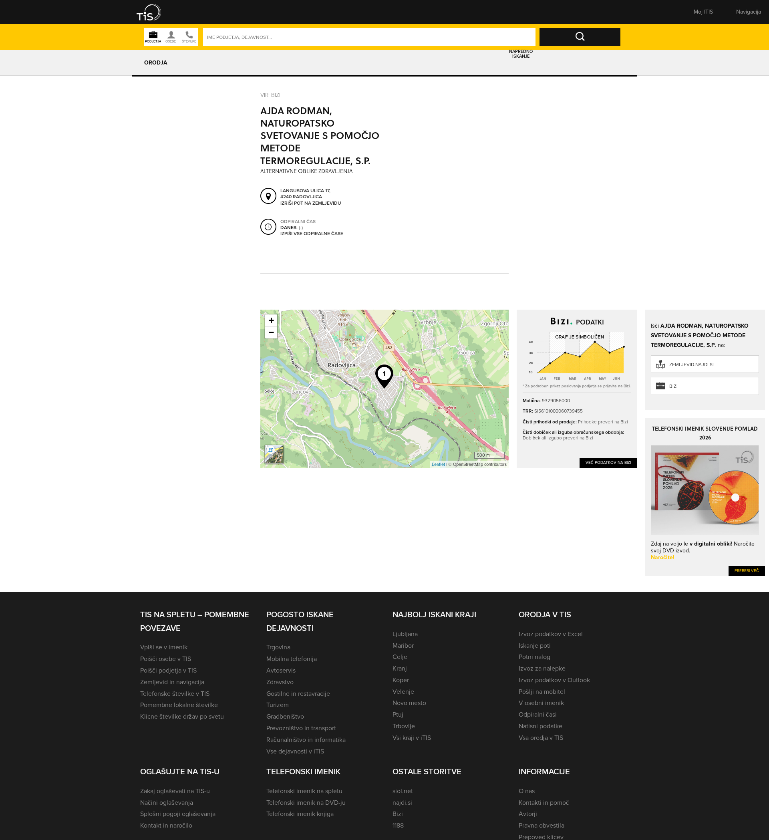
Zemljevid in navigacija (172, 682)
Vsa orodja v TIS (541, 737)
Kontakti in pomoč (544, 802)
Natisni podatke (540, 726)
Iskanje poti (535, 645)
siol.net (403, 791)
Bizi (673, 386)
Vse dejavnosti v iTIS (295, 751)
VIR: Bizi (270, 95)
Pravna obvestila (541, 825)
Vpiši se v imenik (163, 647)
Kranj (400, 668)
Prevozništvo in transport (301, 728)
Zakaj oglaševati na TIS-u (175, 791)
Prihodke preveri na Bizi (603, 421)
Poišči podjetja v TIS (168, 670)
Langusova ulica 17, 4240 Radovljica (305, 194)
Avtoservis (281, 670)
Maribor (403, 645)
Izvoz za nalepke (542, 668)
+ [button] (271, 320)
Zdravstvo (280, 682)
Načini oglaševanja (166, 802)
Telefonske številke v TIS (174, 693)
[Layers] (274, 454)
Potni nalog (534, 656)
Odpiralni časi (538, 714)
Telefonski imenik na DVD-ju (306, 802)
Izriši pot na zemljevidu (310, 203)
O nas (527, 791)
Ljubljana (405, 634)
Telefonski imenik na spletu (304, 791)
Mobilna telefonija (291, 658)
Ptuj (398, 714)
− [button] (271, 332)
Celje (400, 656)
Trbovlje (404, 726)
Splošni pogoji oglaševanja (177, 813)
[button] (154, 12)
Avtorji (528, 813)
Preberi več (747, 571)
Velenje (403, 691)
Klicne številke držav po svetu (182, 716)
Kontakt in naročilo (166, 825)
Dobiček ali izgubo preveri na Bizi (558, 437)
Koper (401, 680)
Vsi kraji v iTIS (412, 737)
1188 (398, 825)
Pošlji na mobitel (542, 691)
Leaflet (438, 464)
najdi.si (402, 802)
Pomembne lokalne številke (179, 704)
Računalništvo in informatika (306, 739)
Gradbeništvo (285, 716)
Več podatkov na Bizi (608, 462)
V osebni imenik (541, 702)
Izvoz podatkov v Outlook (554, 680)
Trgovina (278, 647)
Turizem (277, 704)
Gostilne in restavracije (298, 693)
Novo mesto (409, 702)
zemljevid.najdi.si (691, 364)
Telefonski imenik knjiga (300, 813)
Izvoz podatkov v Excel (551, 634)
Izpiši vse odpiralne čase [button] (311, 234)
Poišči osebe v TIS (165, 658)
